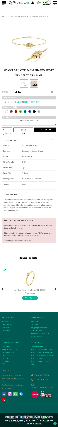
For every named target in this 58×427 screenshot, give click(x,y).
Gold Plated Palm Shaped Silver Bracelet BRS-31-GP (27, 17)
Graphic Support (8, 355)
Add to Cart (45, 130)
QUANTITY (7, 134)
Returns (5, 358)
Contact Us (6, 346)
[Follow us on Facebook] (4, 394)
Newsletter (6, 331)
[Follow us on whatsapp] (15, 394)
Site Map (5, 361)
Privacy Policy (36, 336)
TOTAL (23, 134)
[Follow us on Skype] (21, 394)
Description (11, 195)
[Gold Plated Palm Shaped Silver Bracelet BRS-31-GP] (29, 43)
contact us (21, 423)
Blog (33, 364)
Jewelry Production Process (41, 361)
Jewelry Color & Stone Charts (42, 349)
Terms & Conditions (9, 349)
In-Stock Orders (36, 331)
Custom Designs (37, 346)
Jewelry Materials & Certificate (42, 355)
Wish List (5, 328)
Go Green (34, 325)
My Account (6, 322)
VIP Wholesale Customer (40, 333)
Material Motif (9, 98)
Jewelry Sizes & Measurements (42, 352)
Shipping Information (39, 328)
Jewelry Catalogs (37, 358)
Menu (4, 4)
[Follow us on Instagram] (10, 394)
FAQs (4, 364)
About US (34, 322)
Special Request (9, 117)
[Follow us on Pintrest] (4, 400)
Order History (7, 325)
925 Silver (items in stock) (25, 102)
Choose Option (30, 298)
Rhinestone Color (10, 107)
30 (23, 102)
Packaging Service (9, 352)
